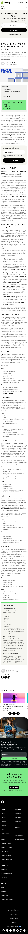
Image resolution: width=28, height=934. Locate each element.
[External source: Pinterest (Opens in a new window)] (24, 930)
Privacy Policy (6, 765)
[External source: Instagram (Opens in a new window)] (14, 930)
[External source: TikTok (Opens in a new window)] (17, 930)
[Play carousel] (14, 713)
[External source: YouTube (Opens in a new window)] (10, 930)
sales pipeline (5, 508)
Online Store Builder (20, 831)
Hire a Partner (5, 851)
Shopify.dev (4, 869)
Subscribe (14, 758)
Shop (2, 887)
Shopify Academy (6, 855)
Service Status (5, 833)
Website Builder (19, 835)
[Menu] (26, 2)
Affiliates (3, 825)
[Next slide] (18, 713)
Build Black (18, 817)
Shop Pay (3, 891)
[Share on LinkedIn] (8, 677)
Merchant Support (6, 843)
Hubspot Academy (11, 360)
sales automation (9, 393)
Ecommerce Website (20, 839)
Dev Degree (4, 877)
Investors (3, 817)
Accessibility (18, 821)
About (2, 813)
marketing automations (12, 282)
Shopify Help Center (6, 847)
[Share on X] (5, 677)
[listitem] (14, 702)
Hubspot (3, 354)
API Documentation (6, 873)
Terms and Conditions (21, 764)
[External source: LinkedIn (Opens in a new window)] (21, 930)
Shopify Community (6, 859)
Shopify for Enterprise (7, 899)
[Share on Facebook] (2, 677)
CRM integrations (16, 322)
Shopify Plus (4, 895)
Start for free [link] (14, 30)
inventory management (16, 269)
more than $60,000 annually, (18, 196)
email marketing (21, 276)
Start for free (20, 2)
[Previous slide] (10, 713)
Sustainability (18, 813)
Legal (2, 829)
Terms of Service (14, 914)
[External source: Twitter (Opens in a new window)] (7, 930)
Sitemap (14, 922)
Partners (3, 821)
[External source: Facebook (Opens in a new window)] (4, 930)
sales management (8, 286)
